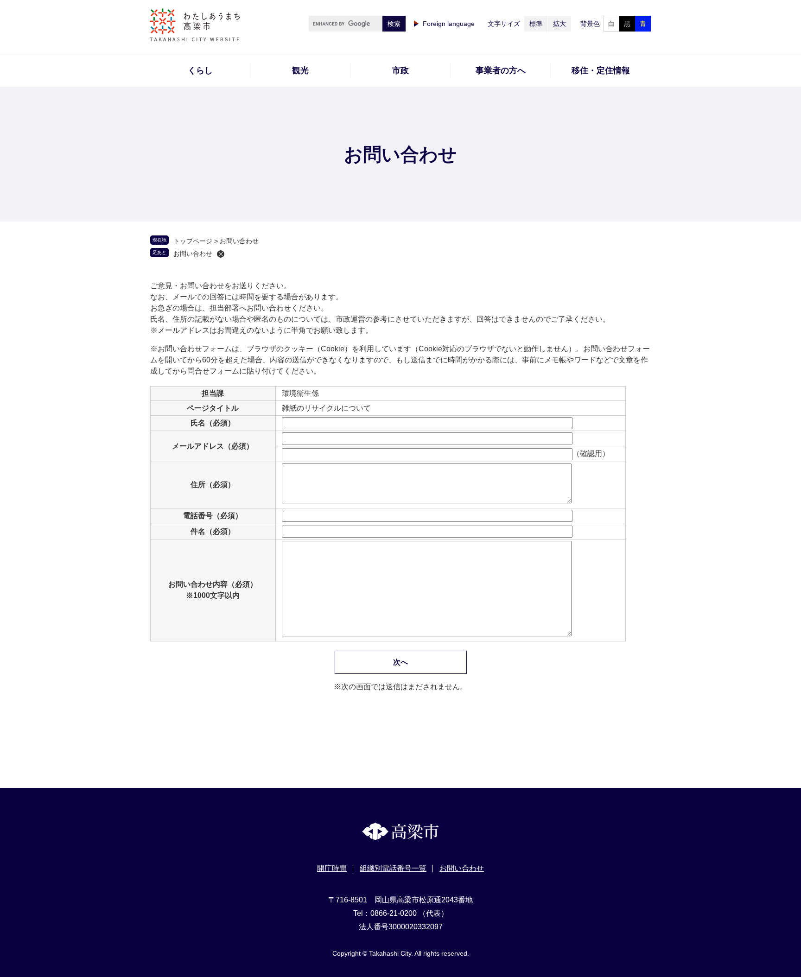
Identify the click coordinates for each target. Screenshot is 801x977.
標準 (535, 23)
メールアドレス (213, 446)
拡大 (559, 23)
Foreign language (449, 23)
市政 (400, 70)
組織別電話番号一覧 (393, 868)
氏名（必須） (213, 423)
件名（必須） (213, 531)
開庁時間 (332, 868)
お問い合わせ (192, 253)
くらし (200, 70)
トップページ (192, 241)
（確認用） (591, 453)
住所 (213, 484)
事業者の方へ (501, 70)
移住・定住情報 (601, 70)
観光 (300, 70)
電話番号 (212, 516)
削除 (220, 254)
